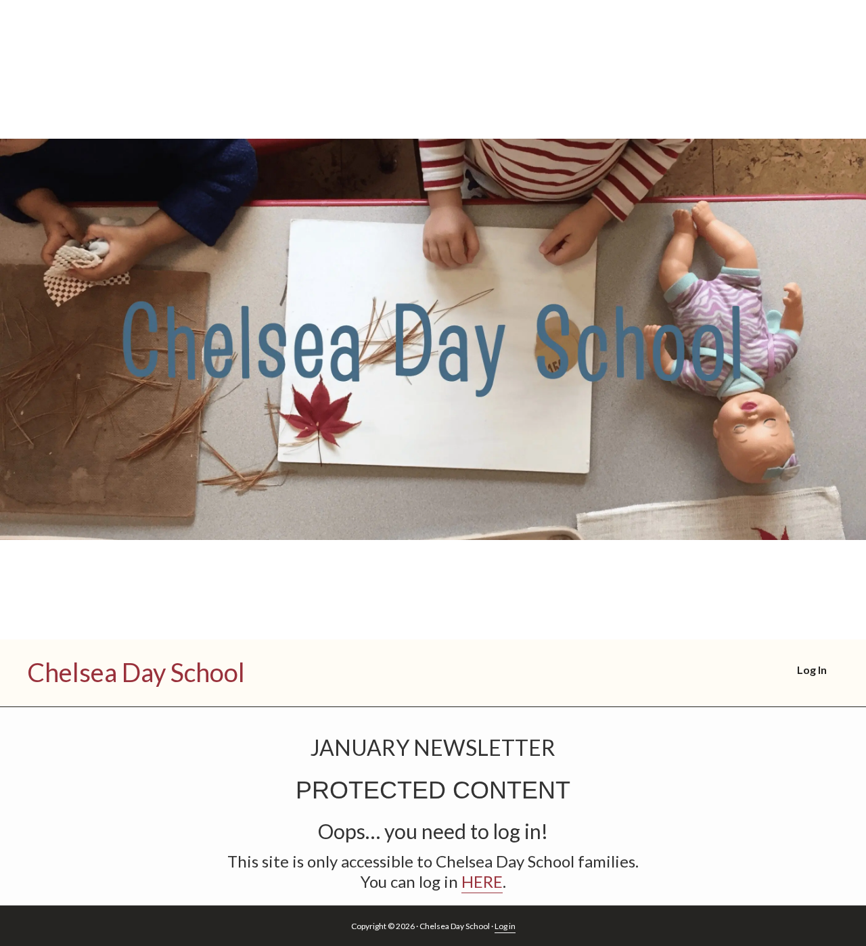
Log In (812, 669)
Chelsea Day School (136, 672)
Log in (505, 926)
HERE (482, 881)
